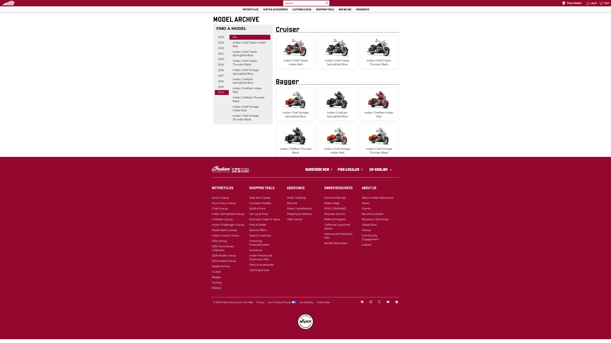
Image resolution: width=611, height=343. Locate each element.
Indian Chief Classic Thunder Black (245, 62)
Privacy (260, 302)
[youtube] (388, 302)
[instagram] (370, 302)
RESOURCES (362, 9)
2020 (221, 59)
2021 (221, 53)
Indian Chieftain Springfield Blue (243, 81)
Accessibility (306, 302)
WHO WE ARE (345, 9)
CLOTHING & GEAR (301, 9)
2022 (221, 48)
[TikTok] (396, 302)
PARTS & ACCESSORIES (275, 9)
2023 (221, 42)
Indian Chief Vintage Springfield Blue (246, 72)
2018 (221, 70)
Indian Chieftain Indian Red (247, 90)
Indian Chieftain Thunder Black (249, 99)
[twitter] (379, 302)
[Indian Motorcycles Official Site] (8, 3)
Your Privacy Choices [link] (279, 302)
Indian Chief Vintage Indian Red (246, 108)
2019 (221, 64)
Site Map (248, 302)
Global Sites (323, 302)
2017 (221, 75)
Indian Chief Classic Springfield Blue (245, 53)
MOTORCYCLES (250, 9)
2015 (221, 86)
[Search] (326, 3)
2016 (221, 81)
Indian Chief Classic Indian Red (249, 44)
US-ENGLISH (378, 169)
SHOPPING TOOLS (325, 9)
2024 (221, 37)
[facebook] (362, 302)
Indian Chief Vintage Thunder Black (246, 117)
